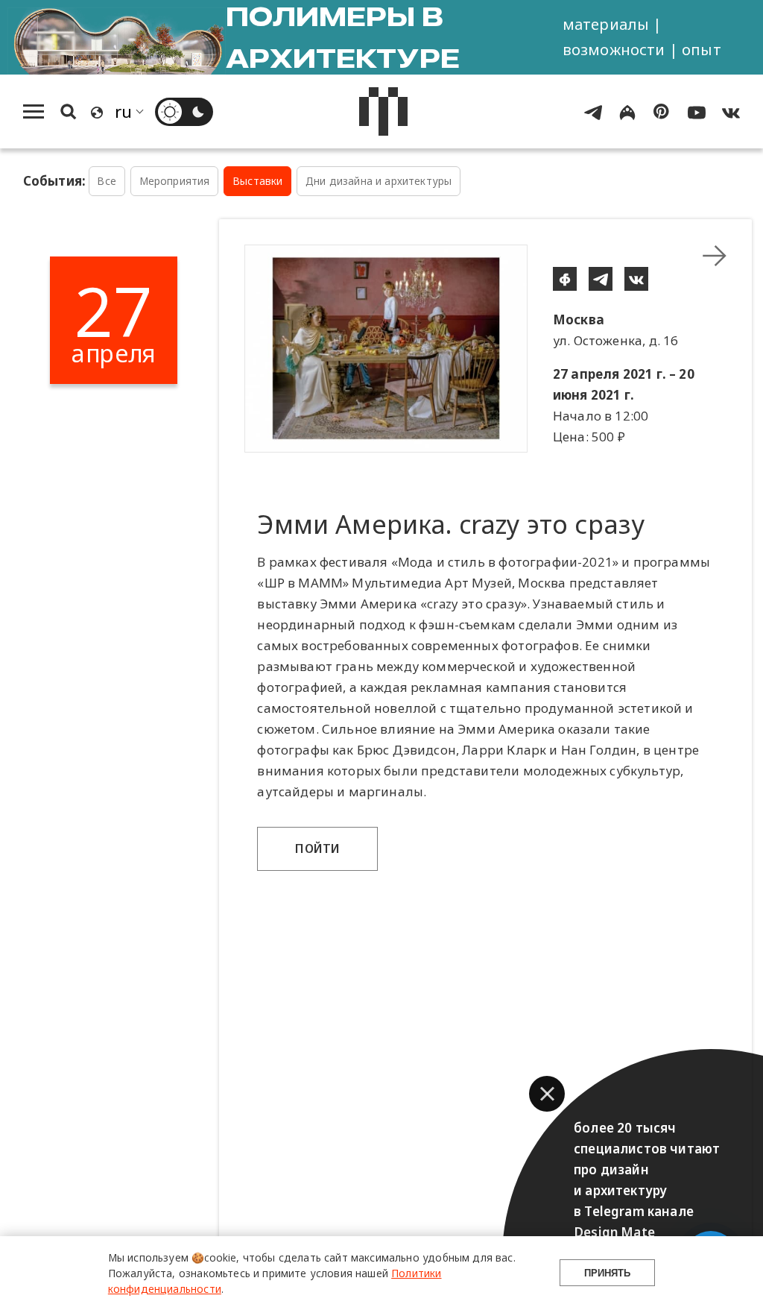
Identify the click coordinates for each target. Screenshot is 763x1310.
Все (106, 181)
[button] (547, 1094)
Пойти (317, 848)
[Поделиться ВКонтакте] (636, 279)
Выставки (257, 181)
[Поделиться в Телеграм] (600, 279)
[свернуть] (714, 256)
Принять (607, 1273)
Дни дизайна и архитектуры (378, 181)
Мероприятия (174, 181)
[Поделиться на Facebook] (565, 279)
